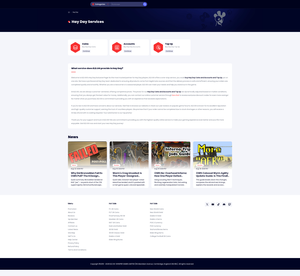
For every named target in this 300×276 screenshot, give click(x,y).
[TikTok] (218, 204)
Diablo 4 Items (156, 219)
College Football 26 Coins (160, 236)
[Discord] (224, 204)
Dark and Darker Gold (117, 226)
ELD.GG (112, 264)
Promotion (72, 209)
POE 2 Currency (156, 222)
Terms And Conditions (77, 250)
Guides (116, 165)
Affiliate (71, 222)
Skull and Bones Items (159, 229)
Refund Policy (73, 246)
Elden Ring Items (156, 233)
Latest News (73, 229)
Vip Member (73, 219)
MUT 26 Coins (114, 222)
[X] (207, 204)
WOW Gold (113, 229)
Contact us (72, 226)
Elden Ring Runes (116, 239)
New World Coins (157, 209)
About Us (71, 212)
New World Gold (156, 212)
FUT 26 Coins (114, 212)
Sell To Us (71, 236)
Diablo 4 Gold (114, 236)
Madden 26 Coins (116, 219)
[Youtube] (212, 204)
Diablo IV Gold (155, 216)
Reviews (71, 216)
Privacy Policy (73, 243)
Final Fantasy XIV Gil (117, 216)
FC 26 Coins (113, 209)
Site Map (71, 233)
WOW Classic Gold (116, 233)
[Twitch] (229, 204)
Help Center (73, 239)
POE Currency (155, 226)
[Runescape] (145, 4)
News (74, 165)
